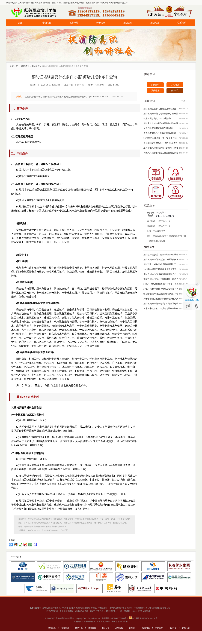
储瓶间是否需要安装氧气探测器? (158, 128)
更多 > (184, 101)
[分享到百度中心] (35, 544)
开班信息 (100, 22)
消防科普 (35, 66)
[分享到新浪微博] (25, 544)
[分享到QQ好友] (16, 544)
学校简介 (46, 22)
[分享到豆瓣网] (30, 544)
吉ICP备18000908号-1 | (119, 618)
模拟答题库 (68, 611)
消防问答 (154, 22)
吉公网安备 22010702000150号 (144, 618)
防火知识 (175, 84)
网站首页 (52, 628)
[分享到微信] (21, 544)
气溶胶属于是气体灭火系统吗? (157, 118)
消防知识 (155, 84)
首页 (20, 22)
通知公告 (105, 628)
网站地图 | (105, 618)
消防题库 (127, 22)
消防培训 (25, 66)
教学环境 (73, 22)
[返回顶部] (196, 306)
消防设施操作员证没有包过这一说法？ (160, 279)
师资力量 (92, 628)
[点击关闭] (197, 284)
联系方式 (181, 22)
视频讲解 (84, 611)
